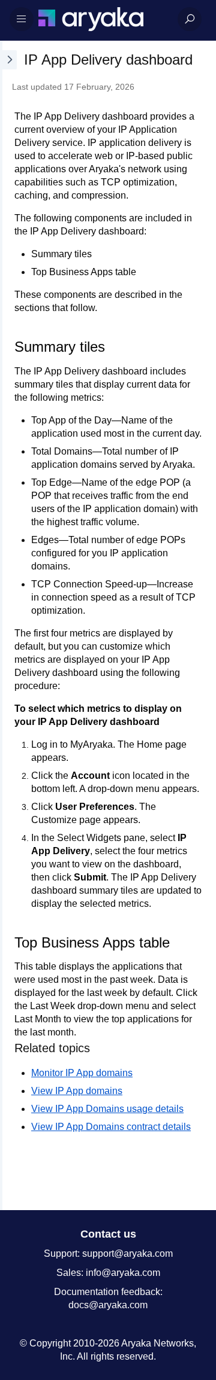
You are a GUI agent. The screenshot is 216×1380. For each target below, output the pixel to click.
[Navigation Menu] (22, 19)
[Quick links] (103, 19)
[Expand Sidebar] (8, 625)
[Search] (190, 19)
